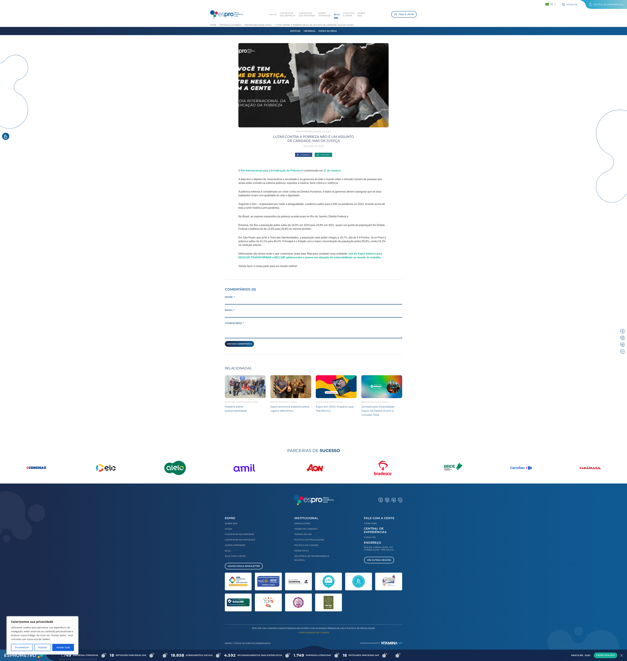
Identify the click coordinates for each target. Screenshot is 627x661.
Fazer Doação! (605, 655)
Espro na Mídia (328, 31)
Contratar (288, 14)
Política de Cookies (306, 545)
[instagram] (622, 338)
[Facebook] (303, 155)
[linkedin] (622, 345)
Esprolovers (302, 523)
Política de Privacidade (309, 540)
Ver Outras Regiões (379, 560)
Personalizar (22, 647)
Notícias (295, 31)
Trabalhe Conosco (306, 529)
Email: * (230, 310)
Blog (337, 14)
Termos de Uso (303, 534)
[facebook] (622, 331)
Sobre (361, 14)
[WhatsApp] (323, 155)
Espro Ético (301, 550)
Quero (324, 14)
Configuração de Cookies (313, 632)
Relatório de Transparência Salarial (311, 558)
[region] (42, 635)
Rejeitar (42, 647)
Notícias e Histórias (230, 25)
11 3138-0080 (370, 523)
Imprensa (309, 31)
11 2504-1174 (370, 537)
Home (213, 25)
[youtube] (622, 351)
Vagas (273, 14)
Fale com (348, 14)
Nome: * (230, 297)
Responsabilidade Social (258, 25)
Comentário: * (234, 323)
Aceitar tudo (63, 647)
